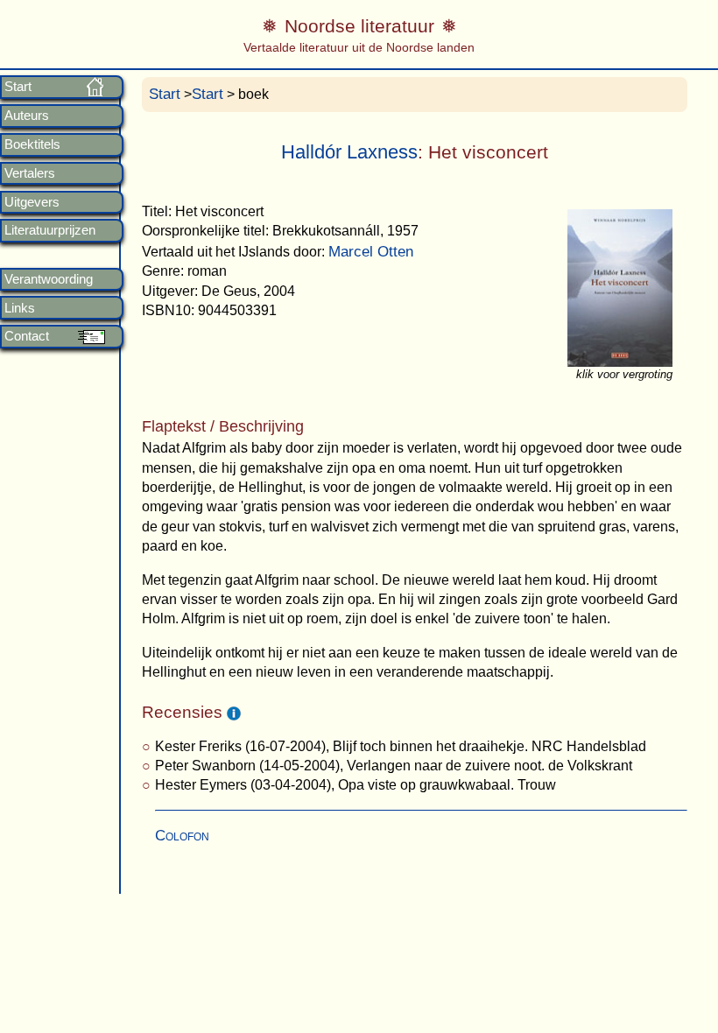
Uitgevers (32, 202)
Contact (26, 336)
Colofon (182, 835)
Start (18, 87)
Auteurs (26, 116)
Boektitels (32, 144)
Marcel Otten (370, 251)
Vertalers (29, 173)
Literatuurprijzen (49, 230)
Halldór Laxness (349, 152)
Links (19, 308)
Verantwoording (48, 279)
